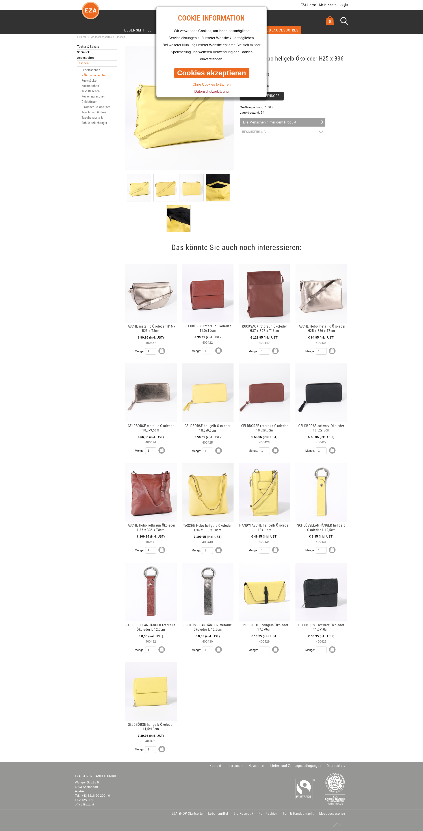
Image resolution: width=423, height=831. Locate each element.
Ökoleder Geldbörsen (96, 107)
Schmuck (83, 52)
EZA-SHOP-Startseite (187, 813)
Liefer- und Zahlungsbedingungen (295, 766)
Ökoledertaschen (95, 75)
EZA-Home (308, 5)
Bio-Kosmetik (244, 813)
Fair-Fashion (268, 813)
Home (82, 37)
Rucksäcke (89, 81)
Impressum (235, 766)
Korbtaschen (90, 86)
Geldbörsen (89, 102)
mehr (77, 266)
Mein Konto (328, 5)
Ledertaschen (91, 70)
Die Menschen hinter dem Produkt (269, 122)
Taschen (120, 37)
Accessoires (86, 58)
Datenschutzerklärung (211, 91)
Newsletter (257, 766)
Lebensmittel (138, 30)
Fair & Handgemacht (298, 813)
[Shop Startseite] (90, 14)
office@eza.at (84, 804)
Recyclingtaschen (93, 96)
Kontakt (215, 766)
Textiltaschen (91, 91)
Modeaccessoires (281, 30)
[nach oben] (337, 824)
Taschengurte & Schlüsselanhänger (95, 120)
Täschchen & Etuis (94, 112)
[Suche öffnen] (344, 21)
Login (344, 5)
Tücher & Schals (88, 47)
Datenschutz (336, 766)
